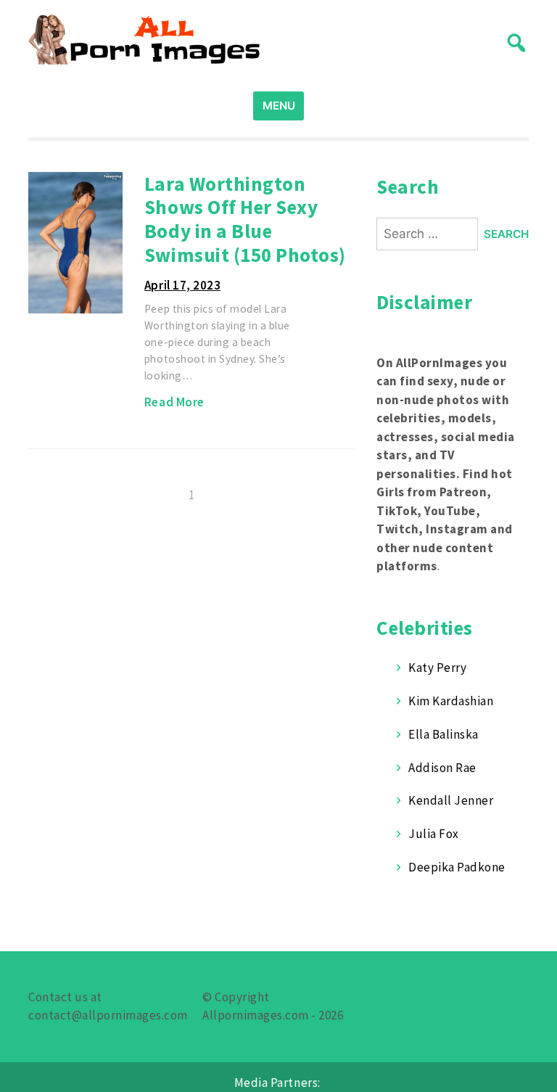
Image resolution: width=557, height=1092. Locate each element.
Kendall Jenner (450, 800)
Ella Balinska (443, 734)
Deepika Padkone (457, 867)
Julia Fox (433, 834)
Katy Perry (437, 668)
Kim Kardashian (450, 701)
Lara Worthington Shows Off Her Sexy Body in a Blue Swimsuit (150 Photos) (245, 219)
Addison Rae (442, 768)
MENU (279, 105)
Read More (174, 402)
